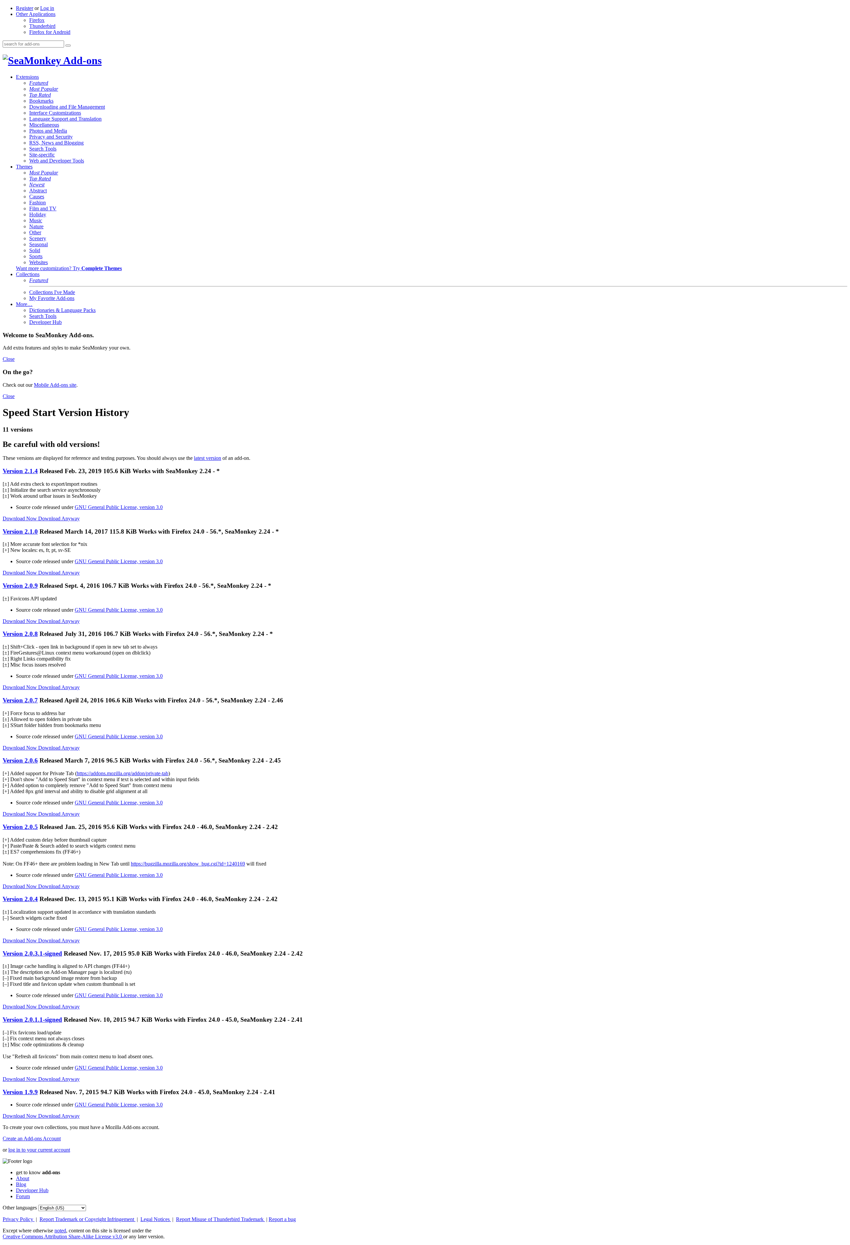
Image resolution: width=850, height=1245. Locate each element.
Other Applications (35, 14)
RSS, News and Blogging (56, 143)
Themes (24, 166)
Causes (36, 196)
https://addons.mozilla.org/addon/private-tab (122, 773)
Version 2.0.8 (20, 633)
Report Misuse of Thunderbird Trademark (220, 1219)
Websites (38, 262)
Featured (38, 83)
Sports (35, 256)
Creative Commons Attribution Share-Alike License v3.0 (63, 1236)
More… (24, 304)
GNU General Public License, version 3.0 (119, 507)
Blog (21, 1184)
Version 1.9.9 (20, 1092)
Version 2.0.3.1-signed (32, 953)
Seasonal (38, 244)
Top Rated (40, 95)
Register (24, 8)
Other (35, 232)
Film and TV (42, 208)
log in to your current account (39, 1150)
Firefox (36, 20)
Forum (23, 1196)
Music (35, 220)
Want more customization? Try (69, 268)
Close (9, 359)
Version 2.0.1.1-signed (32, 1019)
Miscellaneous (44, 125)
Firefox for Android (49, 32)
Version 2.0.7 (20, 700)
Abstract (38, 190)
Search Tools (42, 149)
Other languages (20, 1207)
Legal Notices (155, 1219)
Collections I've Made (52, 292)
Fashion (37, 202)
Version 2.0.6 (20, 760)
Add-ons (81, 60)
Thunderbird (42, 26)
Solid (34, 250)
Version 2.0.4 (20, 898)
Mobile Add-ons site (55, 385)
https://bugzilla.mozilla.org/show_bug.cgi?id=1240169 (188, 864)
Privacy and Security (51, 137)
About (22, 1178)
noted (60, 1230)
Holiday (37, 214)
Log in (47, 8)
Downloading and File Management (67, 107)
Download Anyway (59, 518)
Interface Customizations (55, 113)
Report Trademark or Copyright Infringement (87, 1219)
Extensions (27, 77)
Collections (28, 274)
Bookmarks (41, 101)
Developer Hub (45, 322)
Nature (36, 226)
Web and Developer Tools (56, 160)
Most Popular (43, 89)
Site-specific (42, 154)
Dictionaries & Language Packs (62, 310)
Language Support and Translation (65, 119)
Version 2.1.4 (20, 470)
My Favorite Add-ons (51, 298)
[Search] (68, 46)
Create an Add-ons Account (32, 1138)
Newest (36, 184)
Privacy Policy (19, 1219)
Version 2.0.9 (20, 585)
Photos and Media (48, 131)
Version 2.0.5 (20, 826)
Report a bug (282, 1219)
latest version (207, 458)
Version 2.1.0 (20, 531)
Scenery (37, 238)
